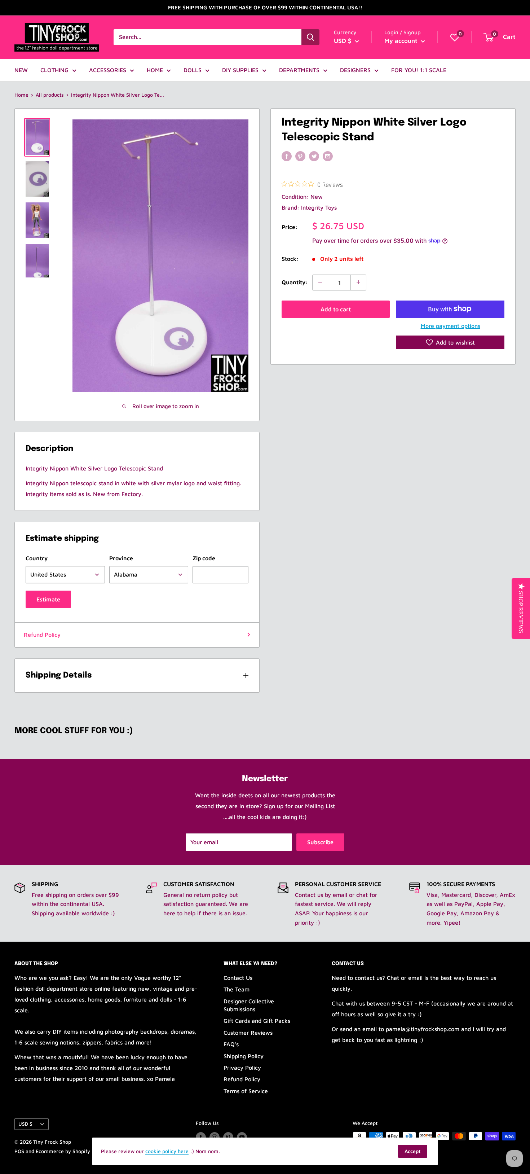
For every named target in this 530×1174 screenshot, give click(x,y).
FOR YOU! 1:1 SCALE (418, 70)
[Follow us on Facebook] (201, 1137)
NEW (21, 70)
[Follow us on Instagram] (214, 1137)
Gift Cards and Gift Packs (257, 1020)
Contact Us (238, 977)
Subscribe (320, 842)
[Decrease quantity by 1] (320, 282)
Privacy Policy (242, 1067)
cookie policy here (167, 1151)
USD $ (25, 1124)
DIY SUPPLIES (240, 70)
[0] (454, 37)
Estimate (48, 599)
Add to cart (336, 309)
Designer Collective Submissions (249, 1005)
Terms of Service (246, 1091)
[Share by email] (328, 155)
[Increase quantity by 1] (358, 282)
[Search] (310, 37)
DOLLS (193, 70)
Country (37, 558)
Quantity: (295, 282)
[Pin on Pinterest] (300, 155)
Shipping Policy (244, 1056)
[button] (450, 342)
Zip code (204, 558)
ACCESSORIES (107, 70)
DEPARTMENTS (299, 70)
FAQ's (231, 1044)
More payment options (450, 325)
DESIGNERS (355, 70)
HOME (155, 70)
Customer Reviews (248, 1032)
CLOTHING (54, 70)
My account (401, 40)
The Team (236, 989)
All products (50, 95)
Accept (413, 1151)
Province (121, 558)
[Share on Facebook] (287, 155)
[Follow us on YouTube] (242, 1137)
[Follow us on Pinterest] (228, 1137)
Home (21, 95)
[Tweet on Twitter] (314, 155)
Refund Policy (42, 634)
